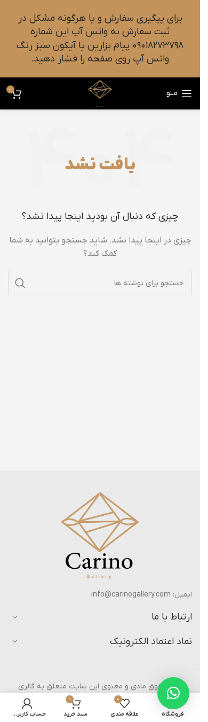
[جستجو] (20, 283)
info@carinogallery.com (131, 595)
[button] (173, 693)
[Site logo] (100, 93)
